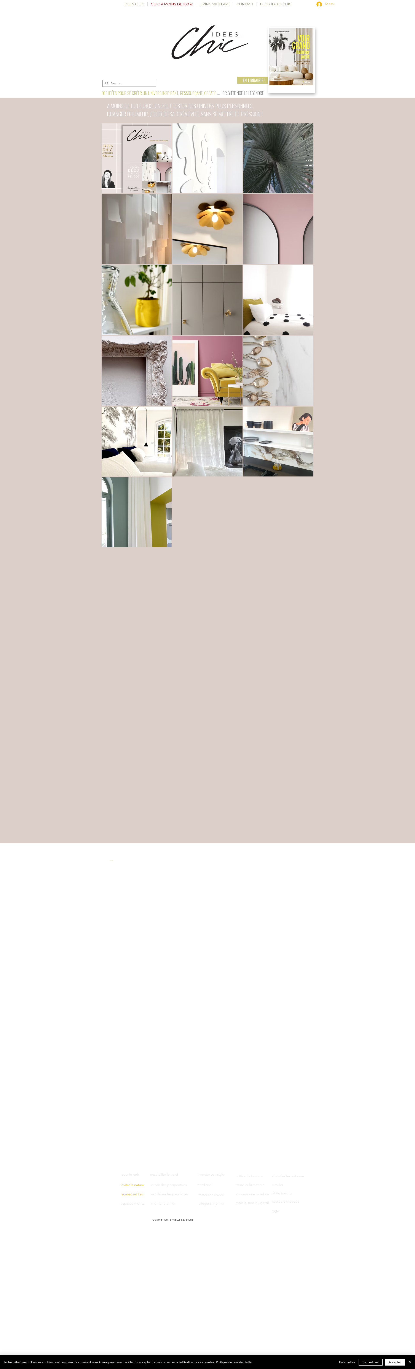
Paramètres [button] (347, 1362)
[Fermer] (409, 1362)
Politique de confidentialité (234, 1362)
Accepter (395, 1362)
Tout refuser (370, 1362)
